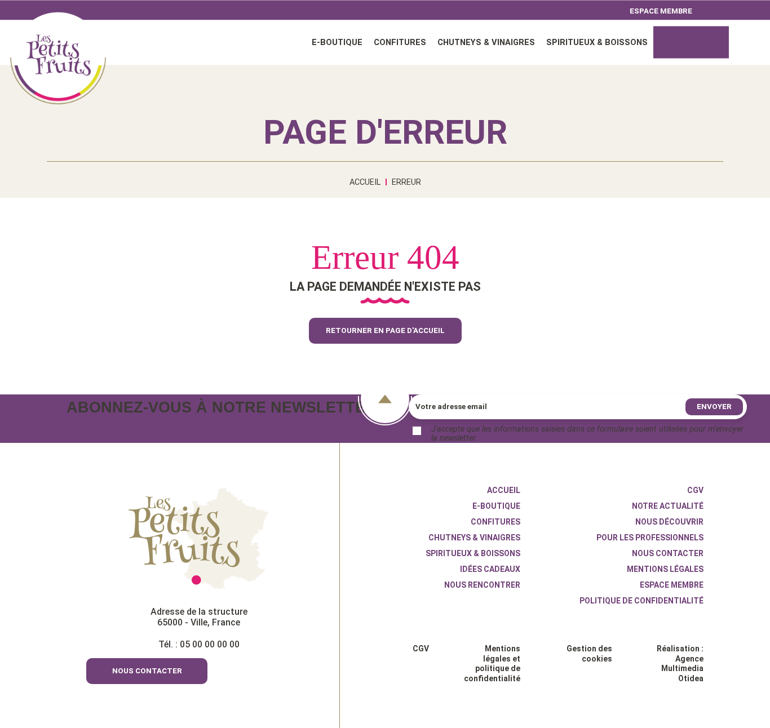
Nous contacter (667, 553)
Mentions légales (665, 569)
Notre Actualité (667, 506)
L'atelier (383, 615)
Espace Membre (671, 585)
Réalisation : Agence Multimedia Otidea (680, 663)
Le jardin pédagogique (408, 625)
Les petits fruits (199, 538)
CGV (695, 490)
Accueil (58, 56)
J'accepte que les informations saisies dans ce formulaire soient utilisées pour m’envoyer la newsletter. (587, 434)
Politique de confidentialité (641, 601)
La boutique (390, 605)
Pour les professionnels (649, 537)
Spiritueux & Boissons (597, 42)
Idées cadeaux (691, 42)
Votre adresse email (451, 406)
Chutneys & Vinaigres (486, 42)
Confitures (400, 42)
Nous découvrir (669, 522)
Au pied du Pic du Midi (408, 595)
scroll (385, 399)
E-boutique (337, 42)
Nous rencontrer (482, 585)
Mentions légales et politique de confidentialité (492, 663)
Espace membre (661, 10)
